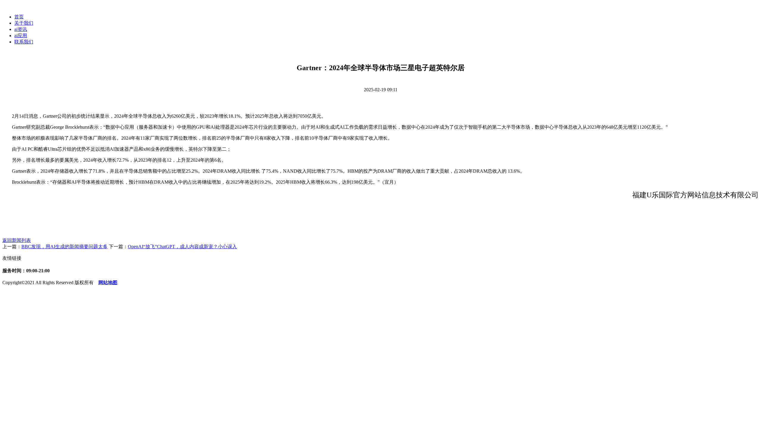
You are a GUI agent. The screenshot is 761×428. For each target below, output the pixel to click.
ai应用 (20, 35)
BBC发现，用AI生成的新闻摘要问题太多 (64, 246)
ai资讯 (20, 29)
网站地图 (107, 282)
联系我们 (23, 41)
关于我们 (23, 23)
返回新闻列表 (16, 240)
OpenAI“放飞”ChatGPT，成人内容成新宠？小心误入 (182, 246)
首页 (19, 16)
